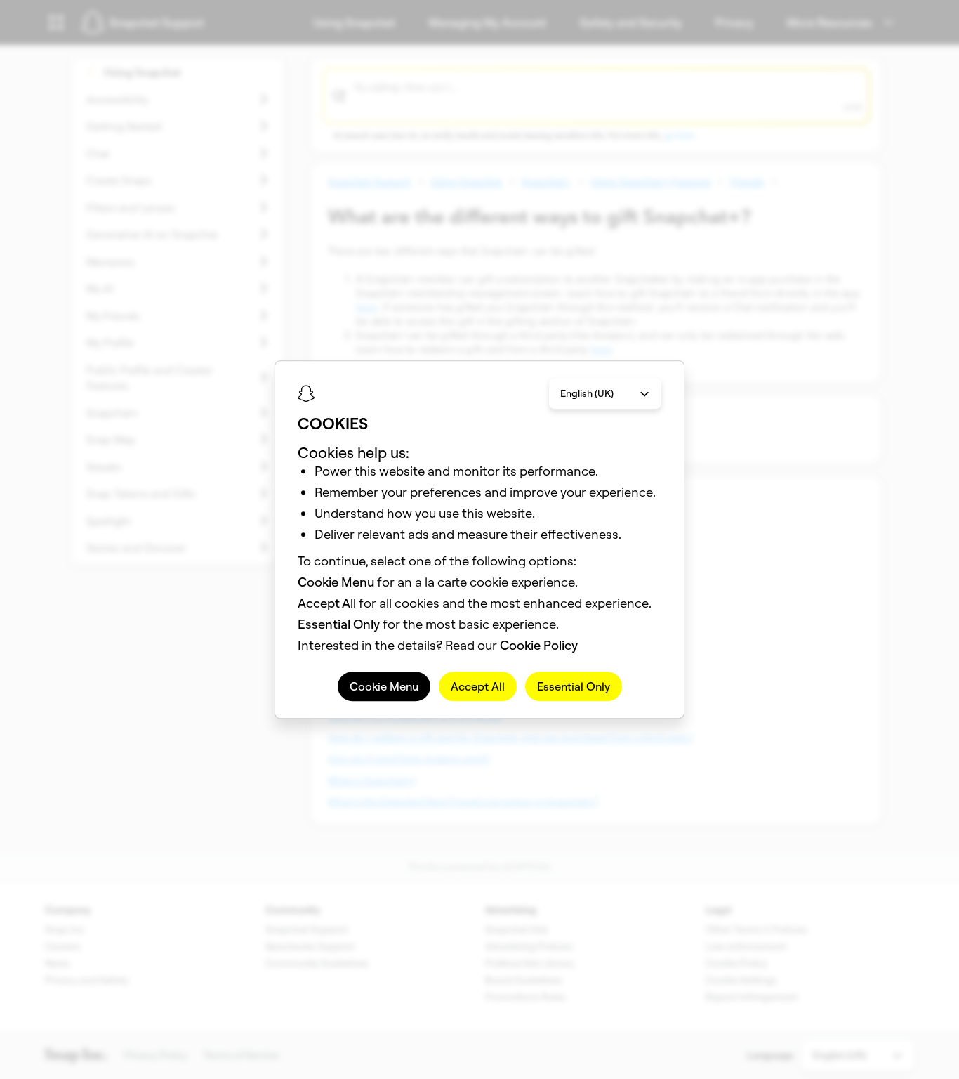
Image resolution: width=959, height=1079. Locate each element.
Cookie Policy (539, 645)
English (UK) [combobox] (587, 393)
